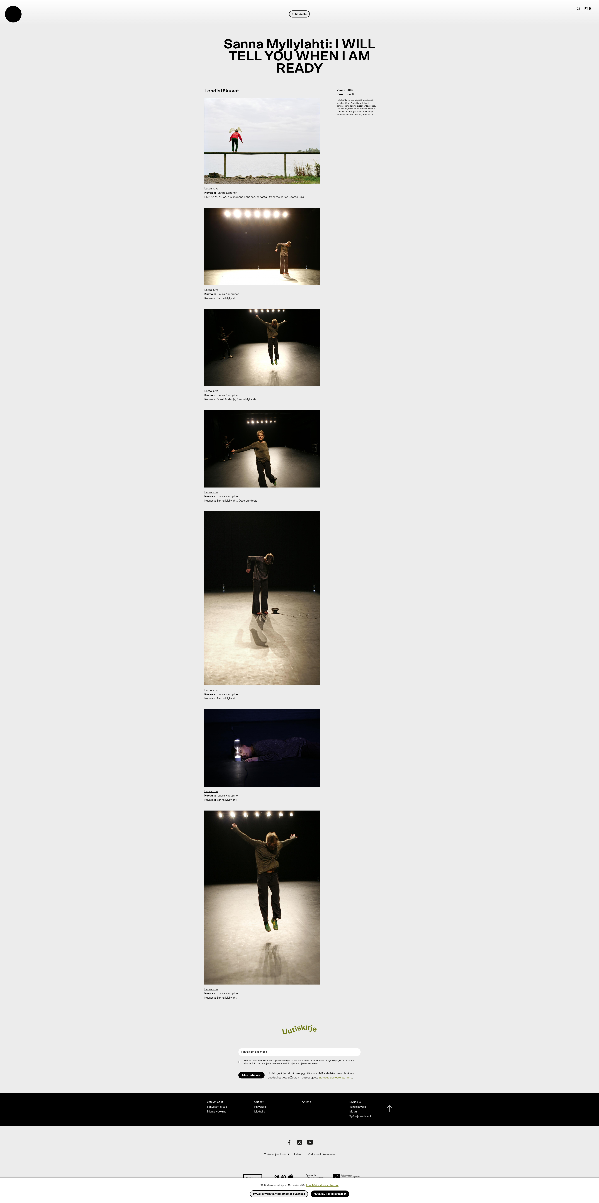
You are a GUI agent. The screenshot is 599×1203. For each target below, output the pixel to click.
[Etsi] (578, 8)
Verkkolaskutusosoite (321, 1154)
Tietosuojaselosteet (276, 1154)
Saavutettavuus (217, 1106)
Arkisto (306, 1102)
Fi (586, 9)
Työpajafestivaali (360, 1116)
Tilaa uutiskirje (251, 1075)
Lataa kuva (211, 188)
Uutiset (259, 1102)
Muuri (353, 1111)
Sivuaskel (355, 1102)
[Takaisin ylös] (389, 1109)
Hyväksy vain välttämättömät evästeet (279, 1194)
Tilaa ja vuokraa (216, 1111)
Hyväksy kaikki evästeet (330, 1194)
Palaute (298, 1154)
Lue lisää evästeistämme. (322, 1185)
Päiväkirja (260, 1106)
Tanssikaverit (357, 1106)
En (591, 9)
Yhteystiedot (215, 1102)
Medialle (301, 14)
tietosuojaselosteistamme (335, 1077)
